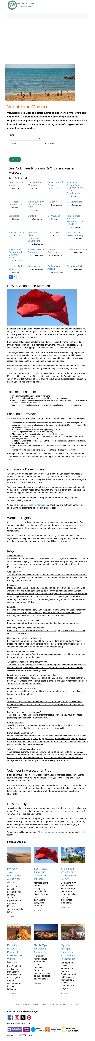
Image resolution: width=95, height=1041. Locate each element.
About (18, 1004)
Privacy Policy (35, 1004)
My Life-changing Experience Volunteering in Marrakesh (68, 952)
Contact (76, 1004)
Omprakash (34, 266)
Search (44, 1004)
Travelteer (52, 202)
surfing (14, 368)
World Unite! (54, 232)
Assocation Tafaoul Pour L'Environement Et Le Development (75, 187)
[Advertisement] (47, 36)
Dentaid (32, 216)
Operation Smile (75, 266)
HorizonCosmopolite (77, 249)
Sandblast (14, 216)
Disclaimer (25, 1004)
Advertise (63, 1004)
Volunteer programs (16, 418)
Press (70, 1004)
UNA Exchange (74, 202)
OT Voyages (54, 216)
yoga (22, 368)
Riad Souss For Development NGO (36, 204)
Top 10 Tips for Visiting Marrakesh (40, 949)
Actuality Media (16, 232)
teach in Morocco (37, 505)
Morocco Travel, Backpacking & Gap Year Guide (14, 875)
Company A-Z (53, 1004)
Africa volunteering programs (51, 832)
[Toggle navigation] (10, 16)
